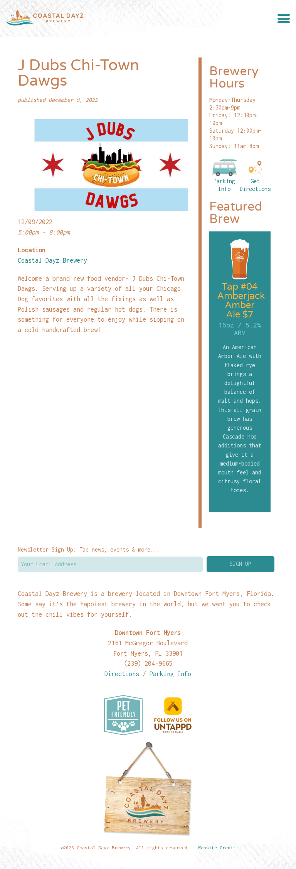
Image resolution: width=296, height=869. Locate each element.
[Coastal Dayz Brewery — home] (44, 18)
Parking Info (224, 185)
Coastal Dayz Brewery (52, 260)
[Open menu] (284, 18)
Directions (121, 673)
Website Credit (217, 847)
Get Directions (255, 185)
